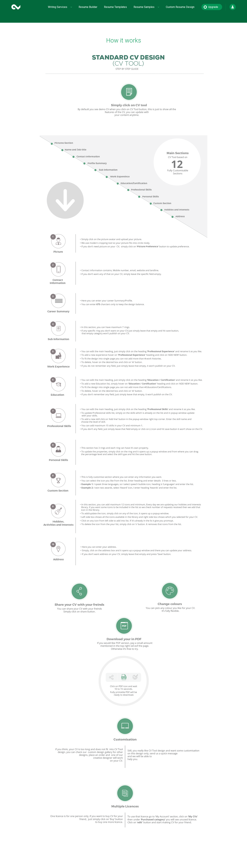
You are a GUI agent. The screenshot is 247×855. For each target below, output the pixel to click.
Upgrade (213, 7)
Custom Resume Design (180, 7)
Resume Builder (88, 7)
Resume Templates (115, 7)
